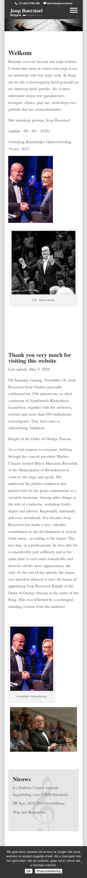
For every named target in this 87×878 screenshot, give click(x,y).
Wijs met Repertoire (29, 812)
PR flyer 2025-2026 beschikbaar (39, 803)
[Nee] (81, 862)
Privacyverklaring (48, 871)
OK (29, 871)
